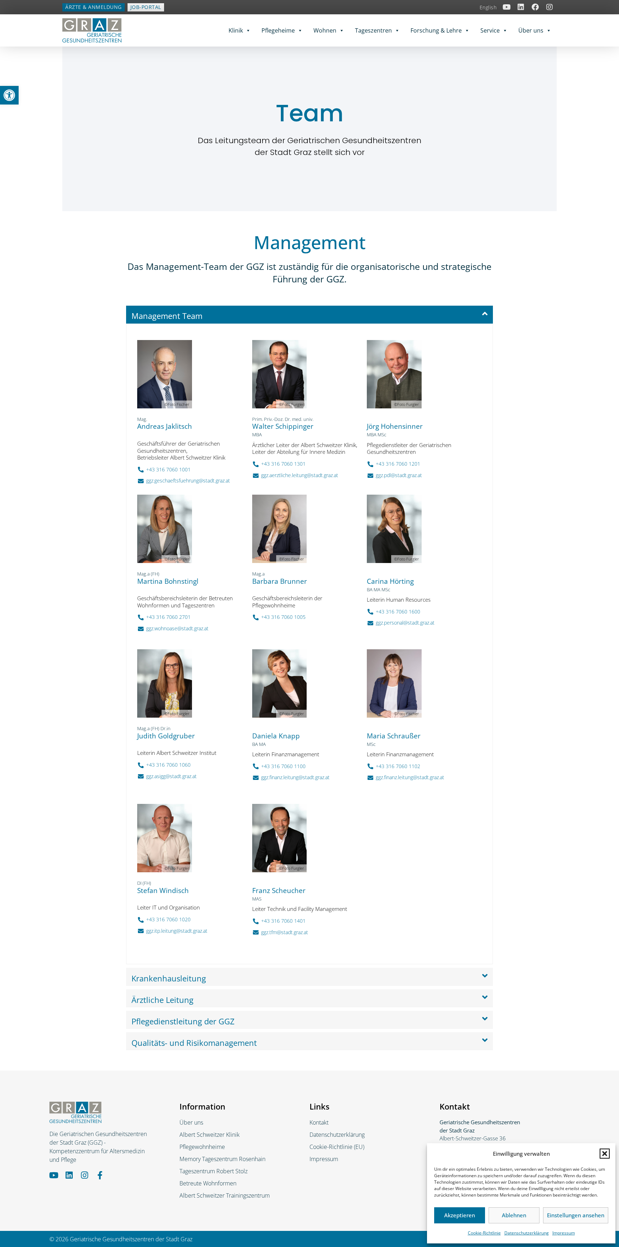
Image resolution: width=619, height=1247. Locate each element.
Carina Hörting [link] (390, 581)
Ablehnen (514, 1215)
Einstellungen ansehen (575, 1215)
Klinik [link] (236, 30)
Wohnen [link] (324, 30)
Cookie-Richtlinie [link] (484, 1233)
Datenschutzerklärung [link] (526, 1233)
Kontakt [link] (319, 1122)
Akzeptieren (459, 1215)
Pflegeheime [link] (278, 30)
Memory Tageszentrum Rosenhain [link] (222, 1159)
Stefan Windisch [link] (163, 890)
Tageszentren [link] (373, 30)
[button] (604, 1153)
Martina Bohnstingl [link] (167, 581)
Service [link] (490, 30)
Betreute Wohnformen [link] (207, 1183)
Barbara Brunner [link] (279, 581)
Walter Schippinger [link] (282, 426)
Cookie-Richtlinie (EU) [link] (337, 1147)
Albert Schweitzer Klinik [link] (209, 1135)
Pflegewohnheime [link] (202, 1147)
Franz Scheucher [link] (279, 890)
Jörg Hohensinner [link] (395, 426)
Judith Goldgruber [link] (166, 736)
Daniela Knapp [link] (276, 736)
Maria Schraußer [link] (394, 736)
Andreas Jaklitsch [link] (164, 426)
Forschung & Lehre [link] (436, 30)
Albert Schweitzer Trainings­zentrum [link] (224, 1195)
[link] (9, 95)
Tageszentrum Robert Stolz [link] (213, 1171)
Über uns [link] (530, 30)
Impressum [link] (563, 1233)
